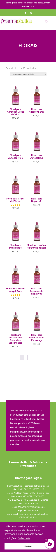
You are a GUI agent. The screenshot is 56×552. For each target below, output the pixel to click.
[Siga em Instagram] (31, 13)
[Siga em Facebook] (25, 13)
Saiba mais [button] (24, 538)
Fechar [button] (28, 546)
